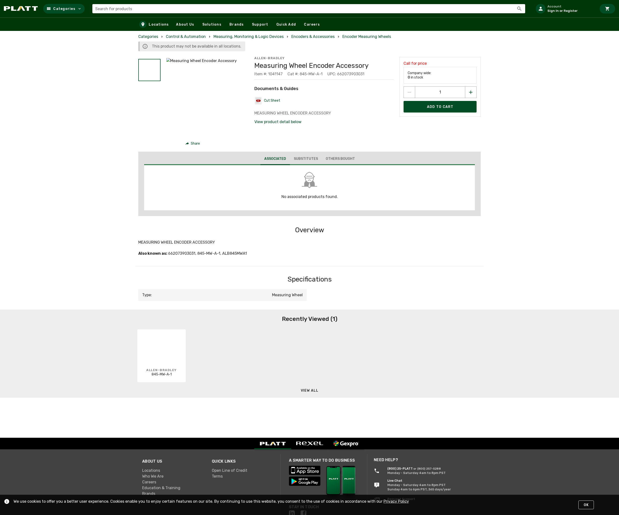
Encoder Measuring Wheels (366, 36)
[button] (64, 9)
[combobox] (308, 8)
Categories (148, 36)
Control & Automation (186, 36)
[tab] (275, 159)
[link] (173, 470)
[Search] (519, 9)
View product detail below (278, 122)
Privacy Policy (396, 501)
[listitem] (564, 9)
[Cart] (607, 9)
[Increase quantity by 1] (470, 92)
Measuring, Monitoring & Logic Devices (249, 36)
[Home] (21, 8)
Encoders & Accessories (313, 36)
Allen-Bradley (269, 58)
